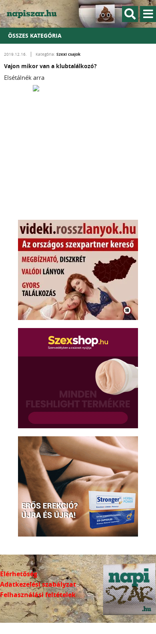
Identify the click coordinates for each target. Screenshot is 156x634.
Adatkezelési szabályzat (38, 584)
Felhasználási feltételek (38, 594)
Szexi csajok (68, 54)
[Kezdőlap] (36, 14)
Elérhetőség (18, 573)
